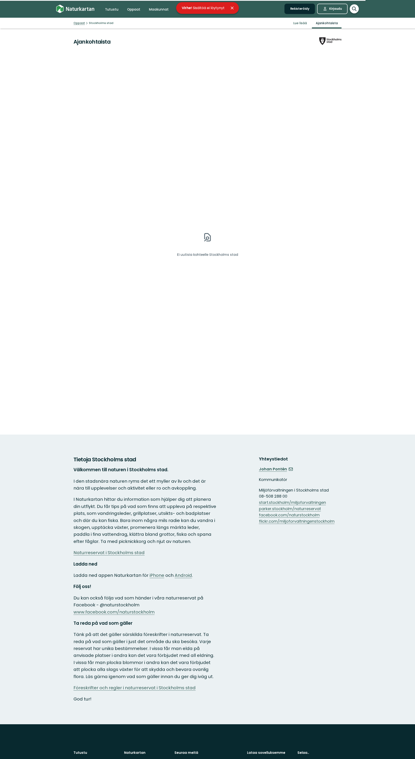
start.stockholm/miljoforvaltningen (292, 502)
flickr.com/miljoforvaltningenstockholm (297, 521)
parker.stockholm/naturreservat (290, 508)
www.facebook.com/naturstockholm (114, 612)
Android (183, 575)
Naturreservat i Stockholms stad (109, 553)
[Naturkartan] (75, 9)
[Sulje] (232, 8)
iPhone (157, 575)
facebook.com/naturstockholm (289, 515)
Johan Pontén (273, 469)
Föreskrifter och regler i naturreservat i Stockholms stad (134, 688)
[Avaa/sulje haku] (354, 8)
